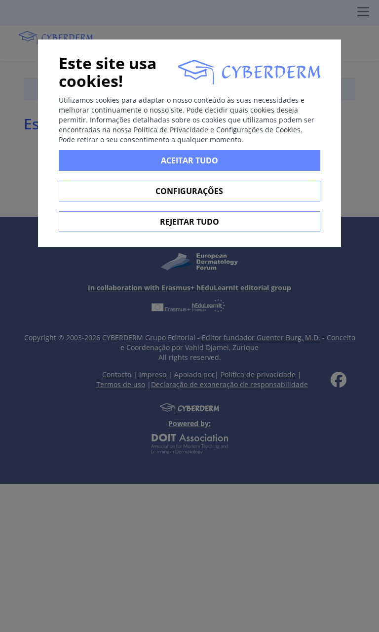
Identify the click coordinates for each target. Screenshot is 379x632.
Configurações (189, 191)
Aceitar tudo (189, 160)
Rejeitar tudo (189, 221)
